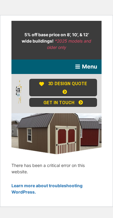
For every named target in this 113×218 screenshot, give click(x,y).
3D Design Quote (67, 83)
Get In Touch (59, 102)
